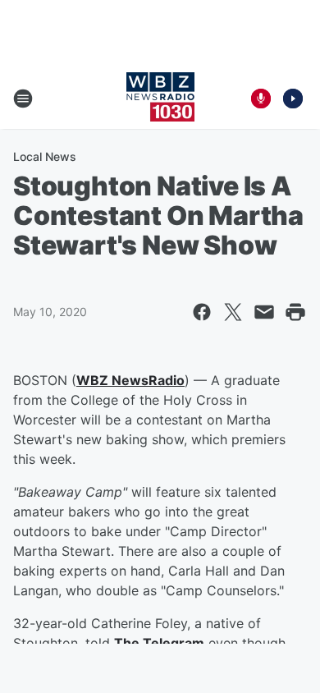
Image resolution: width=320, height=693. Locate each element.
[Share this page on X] (233, 312)
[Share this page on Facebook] (201, 312)
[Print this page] (295, 312)
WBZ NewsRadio (130, 380)
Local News (44, 156)
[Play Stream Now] (293, 98)
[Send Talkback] (261, 98)
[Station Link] (160, 98)
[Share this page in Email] (264, 312)
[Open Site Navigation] (23, 98)
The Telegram (159, 643)
